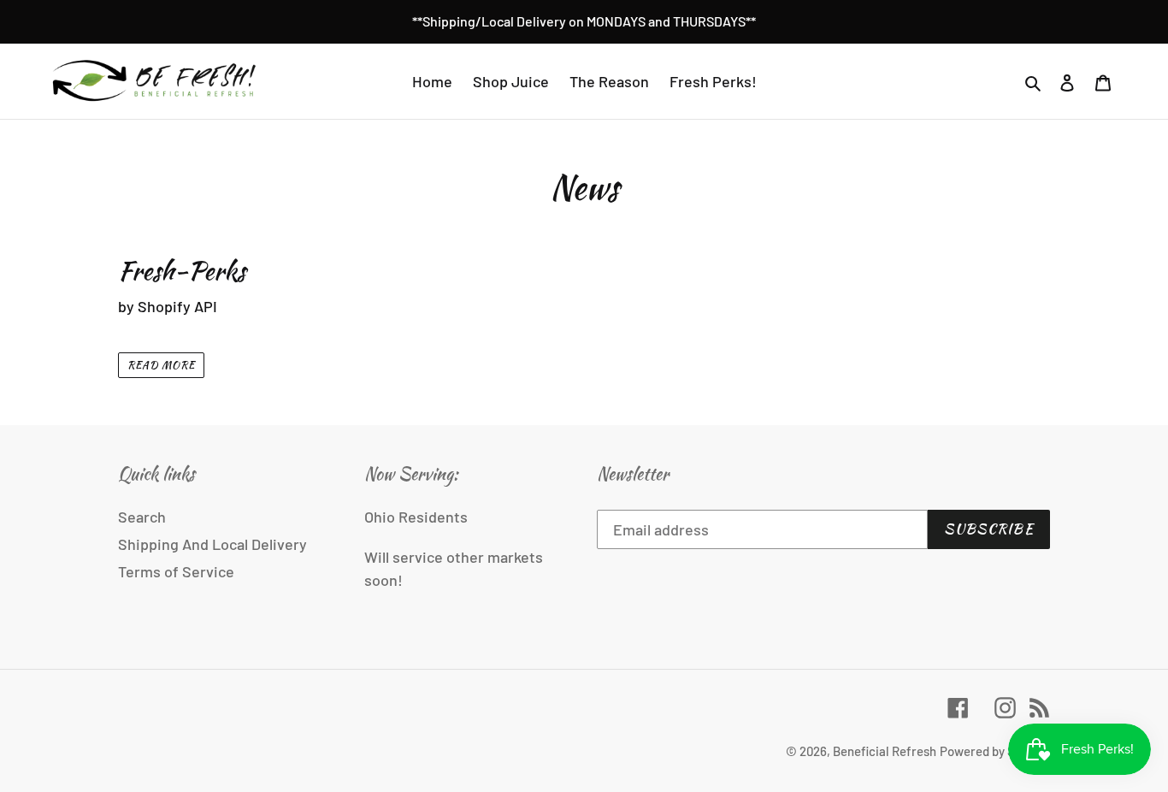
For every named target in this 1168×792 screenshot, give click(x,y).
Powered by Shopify (995, 751)
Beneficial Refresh (884, 751)
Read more (161, 365)
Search (142, 516)
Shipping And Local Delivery (212, 544)
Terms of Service (176, 571)
